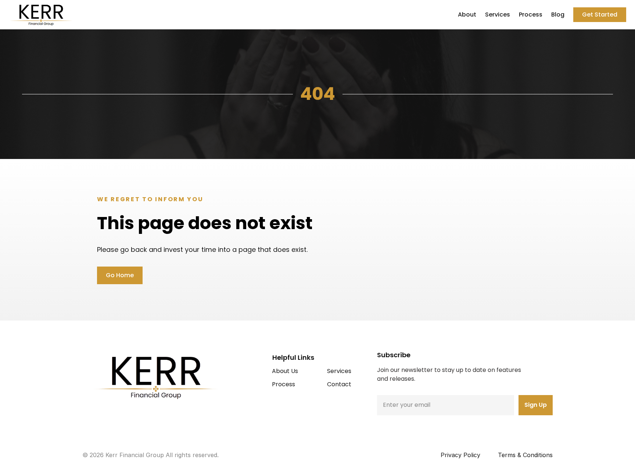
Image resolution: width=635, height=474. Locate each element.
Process (530, 14)
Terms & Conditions (525, 455)
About (467, 14)
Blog (557, 14)
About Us (285, 371)
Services (497, 14)
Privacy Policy (460, 455)
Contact (339, 384)
